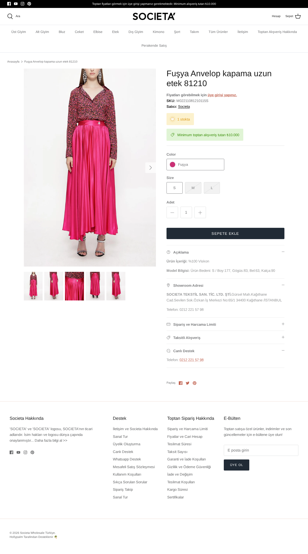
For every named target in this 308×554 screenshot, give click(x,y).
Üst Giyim (18, 32)
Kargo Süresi (177, 489)
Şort (177, 32)
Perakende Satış (154, 45)
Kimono (158, 32)
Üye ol (236, 465)
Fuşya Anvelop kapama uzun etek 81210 (50, 61)
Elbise (98, 32)
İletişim (242, 32)
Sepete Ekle (225, 233)
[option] (90, 168)
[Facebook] (9, 4)
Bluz (62, 32)
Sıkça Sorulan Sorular (130, 482)
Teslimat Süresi (179, 444)
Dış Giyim (135, 32)
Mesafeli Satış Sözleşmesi (134, 467)
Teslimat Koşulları (181, 482)
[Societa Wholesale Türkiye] (154, 16)
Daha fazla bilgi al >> (51, 440)
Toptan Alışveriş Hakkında (277, 32)
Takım (194, 32)
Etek (115, 32)
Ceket (79, 32)
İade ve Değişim (180, 474)
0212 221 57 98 (192, 360)
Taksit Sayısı (177, 452)
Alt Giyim (42, 32)
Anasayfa (13, 61)
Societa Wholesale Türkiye (37, 533)
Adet (170, 202)
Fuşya (183, 164)
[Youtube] (16, 4)
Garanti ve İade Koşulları (186, 459)
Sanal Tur (120, 436)
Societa (184, 106)
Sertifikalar (175, 497)
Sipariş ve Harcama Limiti (187, 429)
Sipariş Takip (123, 489)
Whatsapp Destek (127, 459)
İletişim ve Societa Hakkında (135, 429)
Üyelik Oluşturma (126, 444)
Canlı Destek (123, 452)
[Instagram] (22, 4)
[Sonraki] (150, 167)
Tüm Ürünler (218, 32)
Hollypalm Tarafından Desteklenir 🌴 (34, 537)
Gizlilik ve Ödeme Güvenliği (189, 467)
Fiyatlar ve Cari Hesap (184, 436)
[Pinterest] (29, 4)
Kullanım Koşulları (127, 474)
